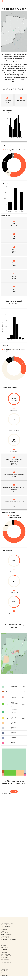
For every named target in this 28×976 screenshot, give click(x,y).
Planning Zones (5, 936)
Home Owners (4, 949)
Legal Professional (6, 954)
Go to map (14, 791)
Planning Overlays (5, 937)
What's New (4, 974)
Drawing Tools (4, 932)
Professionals (4, 957)
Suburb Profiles (5, 947)
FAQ (2, 972)
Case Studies (4, 970)
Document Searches (6, 962)
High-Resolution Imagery (7, 923)
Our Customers (5, 959)
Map (2, 960)
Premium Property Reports (8, 924)
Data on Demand (5, 926)
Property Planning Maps (7, 941)
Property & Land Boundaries (8, 939)
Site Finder (4, 929)
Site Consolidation (6, 934)
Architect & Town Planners (7, 955)
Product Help (4, 969)
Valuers (3, 951)
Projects (3, 931)
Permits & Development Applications (10, 928)
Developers (4, 952)
